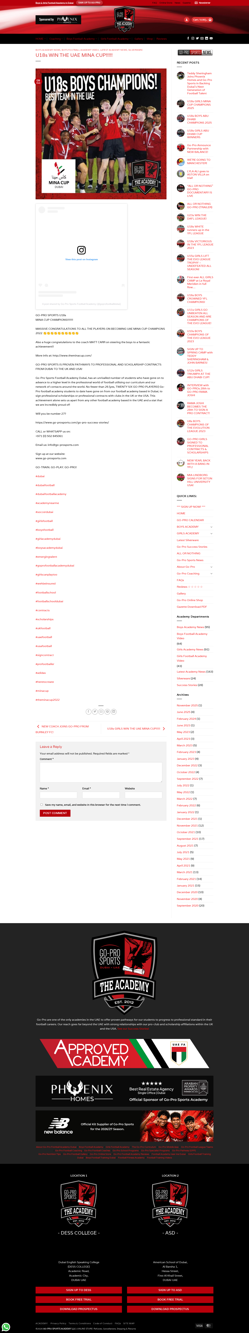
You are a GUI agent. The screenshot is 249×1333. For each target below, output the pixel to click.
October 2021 (186, 832)
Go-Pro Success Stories (192, 547)
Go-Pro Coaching (188, 573)
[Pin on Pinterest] (107, 712)
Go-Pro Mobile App (169, 1147)
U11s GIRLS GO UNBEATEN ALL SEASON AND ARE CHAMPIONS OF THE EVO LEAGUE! (199, 316)
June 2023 (183, 725)
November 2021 (187, 825)
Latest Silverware (188, 540)
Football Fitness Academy (131, 1157)
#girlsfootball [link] (44, 521)
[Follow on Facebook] (188, 38)
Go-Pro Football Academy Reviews (131, 1154)
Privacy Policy (58, 1323)
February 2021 (186, 879)
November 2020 (187, 899)
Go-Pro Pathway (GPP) (184, 1150)
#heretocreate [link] (45, 682)
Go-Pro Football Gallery (75, 1154)
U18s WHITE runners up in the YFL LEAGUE (198, 230)
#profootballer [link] (45, 664)
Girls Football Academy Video (192, 658)
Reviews (162, 38)
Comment (47, 759)
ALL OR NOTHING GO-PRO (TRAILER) (199, 205)
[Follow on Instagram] (192, 38)
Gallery (138, 38)
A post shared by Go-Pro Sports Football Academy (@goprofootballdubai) (81, 304)
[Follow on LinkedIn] (206, 38)
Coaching (55, 38)
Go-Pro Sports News (190, 560)
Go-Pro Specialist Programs (155, 1150)
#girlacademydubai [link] (48, 539)
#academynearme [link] (47, 503)
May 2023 (183, 732)
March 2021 (185, 872)
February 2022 (186, 805)
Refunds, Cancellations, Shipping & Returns (115, 1328)
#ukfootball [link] (43, 628)
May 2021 (183, 859)
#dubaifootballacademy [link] (51, 494)
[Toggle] (211, 527)
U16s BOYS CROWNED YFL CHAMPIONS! (197, 299)
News (177, 2)
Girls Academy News (190, 649)
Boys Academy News (48, 50)
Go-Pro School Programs (126, 1150)
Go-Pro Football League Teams (197, 1147)
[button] (203, 3)
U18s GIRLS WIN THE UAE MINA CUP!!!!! (134, 728)
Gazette (187, 2)
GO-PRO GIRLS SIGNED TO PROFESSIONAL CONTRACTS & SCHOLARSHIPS (198, 445)
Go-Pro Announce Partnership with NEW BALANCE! (199, 149)
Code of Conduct (102, 1323)
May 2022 (183, 792)
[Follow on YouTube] (211, 38)
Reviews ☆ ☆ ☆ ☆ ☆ (190, 587)
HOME (40, 38)
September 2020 (188, 905)
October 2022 (186, 772)
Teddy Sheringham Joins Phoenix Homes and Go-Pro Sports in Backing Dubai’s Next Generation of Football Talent (199, 83)
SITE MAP (129, 1323)
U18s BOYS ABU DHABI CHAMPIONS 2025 (199, 119)
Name (44, 788)
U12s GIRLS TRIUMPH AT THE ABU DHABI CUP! (198, 374)
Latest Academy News (113, 50)
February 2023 (186, 752)
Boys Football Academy (81, 38)
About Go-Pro (186, 567)
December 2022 (187, 765)
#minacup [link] (42, 691)
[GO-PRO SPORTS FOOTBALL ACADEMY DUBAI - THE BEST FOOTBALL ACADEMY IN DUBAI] (124, 20)
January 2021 (185, 885)
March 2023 (185, 745)
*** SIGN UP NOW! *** (191, 507)
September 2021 (188, 839)
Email (86, 788)
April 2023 (183, 739)
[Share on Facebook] (88, 712)
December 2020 (187, 892)
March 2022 (185, 799)
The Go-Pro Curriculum (144, 1147)
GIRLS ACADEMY (188, 533)
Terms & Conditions (80, 1323)
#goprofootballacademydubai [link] (55, 565)
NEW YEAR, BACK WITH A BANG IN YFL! (198, 464)
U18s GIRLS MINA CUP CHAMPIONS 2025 (199, 105)
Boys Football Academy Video (80, 50)
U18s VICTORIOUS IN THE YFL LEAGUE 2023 (200, 245)
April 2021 (183, 865)
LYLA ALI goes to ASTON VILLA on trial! (198, 175)
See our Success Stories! (133, 1028)
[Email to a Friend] (101, 712)
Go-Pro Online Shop (190, 600)
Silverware (135, 50)
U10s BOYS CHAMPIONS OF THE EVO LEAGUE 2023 (199, 336)
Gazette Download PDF (192, 607)
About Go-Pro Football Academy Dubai (56, 1147)
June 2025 (183, 712)
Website (130, 788)
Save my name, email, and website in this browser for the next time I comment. (93, 804)
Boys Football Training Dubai (101, 1157)
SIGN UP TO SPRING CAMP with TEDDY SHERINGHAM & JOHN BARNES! (200, 355)
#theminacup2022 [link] (48, 700)
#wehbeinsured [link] (46, 583)
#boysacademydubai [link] (49, 548)
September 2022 (188, 779)
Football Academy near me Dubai (169, 1154)
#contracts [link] (43, 610)
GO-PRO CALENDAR (190, 520)
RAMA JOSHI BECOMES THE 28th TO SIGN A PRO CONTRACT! (198, 408)
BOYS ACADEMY (188, 527)
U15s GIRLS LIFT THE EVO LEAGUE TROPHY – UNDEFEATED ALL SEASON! (199, 262)
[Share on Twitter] (95, 712)
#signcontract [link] (45, 655)
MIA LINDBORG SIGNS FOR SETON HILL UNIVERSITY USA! (199, 480)
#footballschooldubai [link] (49, 601)
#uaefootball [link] (44, 637)
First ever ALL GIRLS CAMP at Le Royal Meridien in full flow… (200, 282)
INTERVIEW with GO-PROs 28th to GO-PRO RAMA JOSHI (198, 390)
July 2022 (183, 785)
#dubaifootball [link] (45, 485)
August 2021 (185, 845)
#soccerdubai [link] (44, 512)
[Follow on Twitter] (197, 38)
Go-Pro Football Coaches (97, 1150)
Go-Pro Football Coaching (68, 1150)
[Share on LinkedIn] (114, 712)
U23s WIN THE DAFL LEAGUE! (197, 217)
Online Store (165, 2)
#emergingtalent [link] (46, 557)
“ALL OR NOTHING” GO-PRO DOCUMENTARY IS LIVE (200, 191)
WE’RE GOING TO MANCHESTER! (198, 161)
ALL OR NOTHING (188, 553)
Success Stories (187, 685)
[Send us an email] (202, 38)
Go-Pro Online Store (100, 1154)
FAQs (180, 580)
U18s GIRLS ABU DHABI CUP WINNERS (198, 134)
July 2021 (183, 852)
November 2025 (187, 705)
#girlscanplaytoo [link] (46, 574)
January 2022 (185, 812)
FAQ (154, 2)
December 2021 (187, 819)
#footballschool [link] (46, 592)
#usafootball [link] (44, 646)
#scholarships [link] (45, 619)
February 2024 (186, 719)
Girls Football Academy (115, 38)
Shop (150, 38)
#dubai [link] (40, 476)
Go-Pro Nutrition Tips (49, 1154)
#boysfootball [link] (45, 530)
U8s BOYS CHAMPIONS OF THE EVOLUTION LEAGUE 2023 (198, 426)
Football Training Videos (159, 1157)
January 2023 (185, 759)
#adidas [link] (41, 673)
